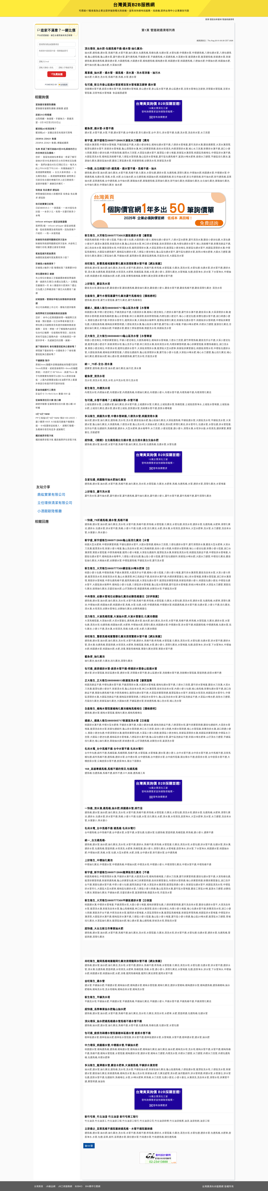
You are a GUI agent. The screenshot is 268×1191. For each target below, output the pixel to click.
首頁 (207, 19)
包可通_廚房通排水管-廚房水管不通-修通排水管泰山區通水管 (121, 668)
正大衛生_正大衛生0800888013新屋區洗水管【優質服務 (118, 680)
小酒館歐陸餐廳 (49, 510)
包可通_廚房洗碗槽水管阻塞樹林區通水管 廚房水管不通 (118, 1033)
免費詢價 (58, 74)
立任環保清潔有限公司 (54, 502)
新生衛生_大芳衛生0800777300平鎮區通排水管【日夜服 (118, 900)
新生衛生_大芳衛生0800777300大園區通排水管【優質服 (118, 235)
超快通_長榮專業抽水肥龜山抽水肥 (105, 1009)
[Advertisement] (158, 507)
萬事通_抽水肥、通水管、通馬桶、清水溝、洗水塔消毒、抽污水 (123, 72)
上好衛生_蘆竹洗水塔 (97, 491)
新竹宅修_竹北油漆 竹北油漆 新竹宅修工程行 (111, 1116)
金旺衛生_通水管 (95, 981)
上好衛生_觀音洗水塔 (97, 283)
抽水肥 (118, 184)
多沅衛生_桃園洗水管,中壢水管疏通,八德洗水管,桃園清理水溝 (121, 416)
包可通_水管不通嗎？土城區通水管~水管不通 (111, 400)
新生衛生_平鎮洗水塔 (97, 997)
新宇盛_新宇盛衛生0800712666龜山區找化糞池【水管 (117, 540)
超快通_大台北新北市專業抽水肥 (104, 928)
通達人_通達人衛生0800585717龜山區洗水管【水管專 (117, 308)
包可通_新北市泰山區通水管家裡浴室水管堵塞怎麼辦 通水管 (120, 84)
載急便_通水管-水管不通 (99, 128)
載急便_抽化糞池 (95, 656)
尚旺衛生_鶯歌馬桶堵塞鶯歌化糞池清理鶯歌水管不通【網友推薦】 (124, 636)
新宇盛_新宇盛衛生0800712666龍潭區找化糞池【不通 (117, 872)
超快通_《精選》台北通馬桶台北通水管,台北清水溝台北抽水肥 (122, 440)
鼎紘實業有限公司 (51, 494)
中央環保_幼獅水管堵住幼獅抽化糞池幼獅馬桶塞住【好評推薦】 (123, 596)
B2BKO (78, 1186)
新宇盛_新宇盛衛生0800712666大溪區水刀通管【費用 (117, 140)
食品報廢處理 (120, 92)
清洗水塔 (217, 287)
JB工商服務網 (65, 1186)
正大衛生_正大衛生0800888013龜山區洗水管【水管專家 (118, 336)
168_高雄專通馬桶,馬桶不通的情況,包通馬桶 (111, 768)
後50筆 (89, 1145)
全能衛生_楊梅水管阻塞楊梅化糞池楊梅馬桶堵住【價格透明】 (121, 708)
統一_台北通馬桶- (95, 840)
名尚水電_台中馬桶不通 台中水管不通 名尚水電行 (114, 748)
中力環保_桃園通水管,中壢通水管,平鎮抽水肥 (111, 1045)
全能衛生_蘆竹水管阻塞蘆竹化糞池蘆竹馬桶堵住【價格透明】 (121, 296)
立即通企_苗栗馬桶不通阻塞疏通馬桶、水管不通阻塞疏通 (119, 1128)
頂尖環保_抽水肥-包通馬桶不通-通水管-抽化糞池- (114, 48)
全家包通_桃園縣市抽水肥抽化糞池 (105, 479)
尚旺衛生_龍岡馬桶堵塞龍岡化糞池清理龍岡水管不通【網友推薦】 (124, 961)
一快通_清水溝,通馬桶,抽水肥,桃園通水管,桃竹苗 (114, 808)
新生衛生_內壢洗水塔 (97, 388)
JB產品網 (50, 1186)
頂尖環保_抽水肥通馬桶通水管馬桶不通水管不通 (113, 1021)
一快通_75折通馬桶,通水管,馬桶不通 (106, 520)
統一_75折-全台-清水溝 (99, 364)
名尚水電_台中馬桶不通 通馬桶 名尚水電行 (110, 828)
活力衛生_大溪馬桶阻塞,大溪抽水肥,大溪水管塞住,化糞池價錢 (121, 616)
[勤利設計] (158, 1158)
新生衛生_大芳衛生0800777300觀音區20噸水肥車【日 (117, 568)
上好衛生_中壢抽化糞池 (99, 860)
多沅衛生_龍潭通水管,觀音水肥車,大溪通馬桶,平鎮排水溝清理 (121, 1065)
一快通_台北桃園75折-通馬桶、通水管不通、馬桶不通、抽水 (121, 168)
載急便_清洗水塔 (95, 376)
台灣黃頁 (38, 1186)
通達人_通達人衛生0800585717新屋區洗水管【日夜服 (117, 720)
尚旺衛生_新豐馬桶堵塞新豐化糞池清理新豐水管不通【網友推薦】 (124, 263)
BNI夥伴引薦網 (92, 1186)
